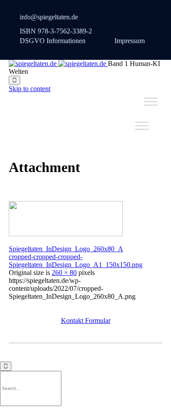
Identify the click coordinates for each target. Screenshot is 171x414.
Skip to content (29, 88)
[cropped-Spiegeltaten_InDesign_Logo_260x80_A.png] (66, 234)
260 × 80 (64, 272)
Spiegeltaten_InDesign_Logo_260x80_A (66, 249)
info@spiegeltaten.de (49, 17)
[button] (85, 320)
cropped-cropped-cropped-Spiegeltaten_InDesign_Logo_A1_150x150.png (75, 260)
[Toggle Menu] (151, 101)
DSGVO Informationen (53, 40)
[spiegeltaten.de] (58, 63)
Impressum (129, 40)
